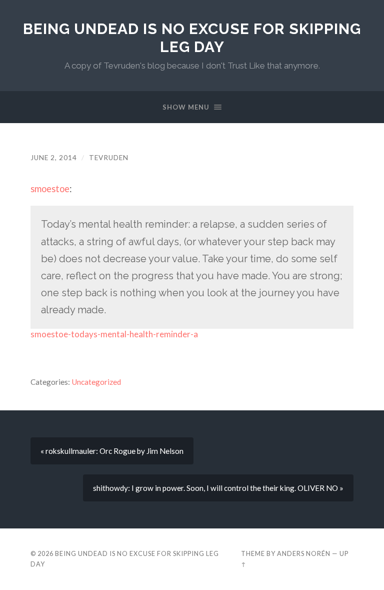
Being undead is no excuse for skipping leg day (192, 38)
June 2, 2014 (53, 158)
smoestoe (50, 188)
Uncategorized (96, 381)
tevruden (108, 158)
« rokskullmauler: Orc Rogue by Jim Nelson (112, 450)
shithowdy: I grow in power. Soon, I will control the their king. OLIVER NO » (218, 487)
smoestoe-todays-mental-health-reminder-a (114, 334)
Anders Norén (303, 553)
